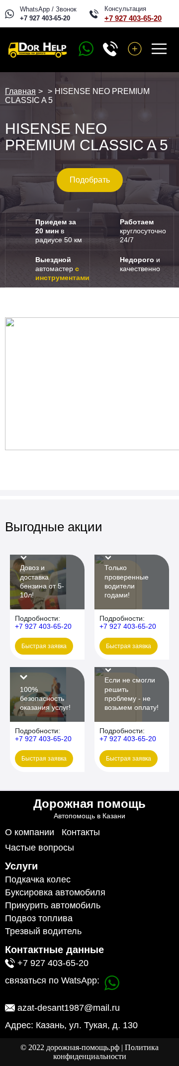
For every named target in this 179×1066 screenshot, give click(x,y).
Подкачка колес (38, 879)
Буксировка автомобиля (55, 892)
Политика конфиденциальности (106, 1052)
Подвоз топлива (39, 918)
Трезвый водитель (43, 931)
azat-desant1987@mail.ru (68, 1008)
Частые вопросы (39, 848)
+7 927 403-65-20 (45, 18)
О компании (29, 832)
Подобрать (90, 180)
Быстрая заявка (44, 646)
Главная (20, 91)
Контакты (81, 832)
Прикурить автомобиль (52, 905)
